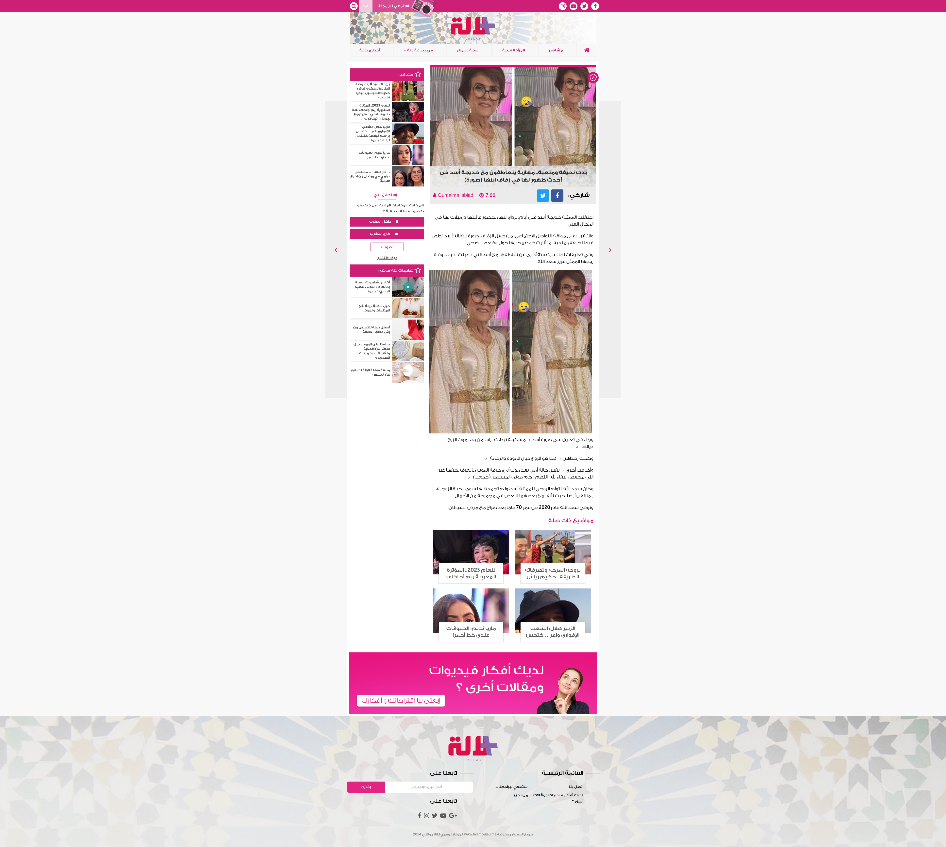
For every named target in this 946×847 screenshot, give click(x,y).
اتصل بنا (576, 787)
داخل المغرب (380, 222)
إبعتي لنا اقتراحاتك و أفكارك (401, 700)
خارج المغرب (380, 234)
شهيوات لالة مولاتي (395, 270)
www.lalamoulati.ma (480, 834)
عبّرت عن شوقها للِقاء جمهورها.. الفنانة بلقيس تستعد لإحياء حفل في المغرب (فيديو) (336, 249)
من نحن (521, 795)
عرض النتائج (387, 258)
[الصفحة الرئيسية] (586, 50)
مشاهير (593, 77)
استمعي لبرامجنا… (511, 787)
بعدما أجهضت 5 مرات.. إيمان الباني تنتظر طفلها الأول (610, 249)
